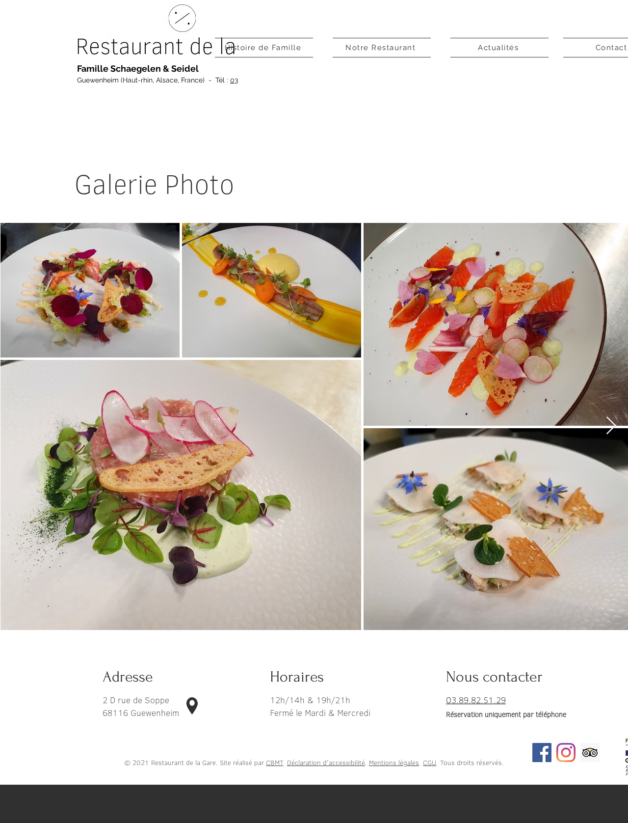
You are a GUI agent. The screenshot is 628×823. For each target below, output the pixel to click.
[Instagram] (566, 752)
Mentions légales (394, 763)
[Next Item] (611, 426)
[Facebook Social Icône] (541, 752)
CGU (429, 763)
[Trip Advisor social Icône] (590, 752)
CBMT (274, 763)
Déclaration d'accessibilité (326, 763)
